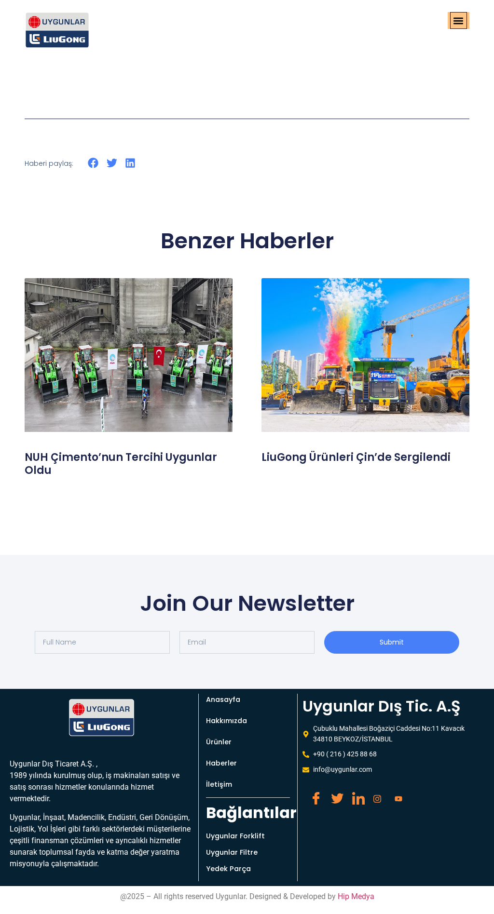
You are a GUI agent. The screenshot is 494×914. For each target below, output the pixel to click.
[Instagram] (376, 794)
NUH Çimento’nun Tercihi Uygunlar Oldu (121, 463)
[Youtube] (397, 794)
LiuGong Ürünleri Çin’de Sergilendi (356, 457)
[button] (458, 20)
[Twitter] (333, 794)
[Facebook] (312, 794)
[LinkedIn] (354, 794)
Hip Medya (356, 896)
